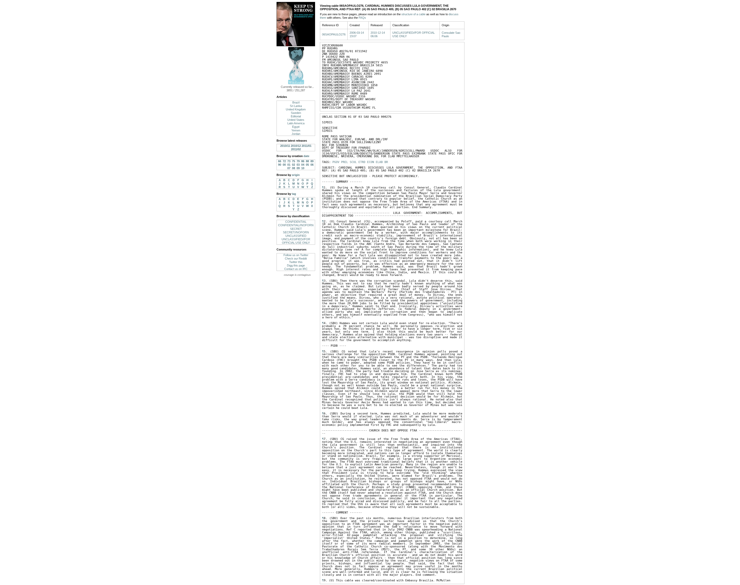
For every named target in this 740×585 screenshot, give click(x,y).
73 (288, 161)
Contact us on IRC (296, 269)
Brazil (295, 102)
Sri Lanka (296, 106)
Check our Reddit (296, 258)
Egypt (295, 126)
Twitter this (296, 262)
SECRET (296, 228)
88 (307, 161)
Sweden (296, 112)
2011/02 (296, 149)
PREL (344, 162)
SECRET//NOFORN (296, 232)
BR (386, 162)
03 (298, 164)
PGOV (335, 162)
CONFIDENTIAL (295, 221)
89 (312, 161)
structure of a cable (413, 14)
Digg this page (296, 265)
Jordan (296, 133)
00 (284, 164)
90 (279, 164)
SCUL (353, 162)
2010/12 (296, 145)
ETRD (361, 162)
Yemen (295, 130)
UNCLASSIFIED (295, 235)
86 (302, 161)
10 (302, 168)
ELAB (379, 162)
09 (298, 168)
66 (279, 161)
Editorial (296, 116)
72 (284, 161)
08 (293, 168)
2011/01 (306, 145)
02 (293, 164)
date (306, 156)
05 (307, 164)
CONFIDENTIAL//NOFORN (296, 225)
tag (294, 193)
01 (288, 164)
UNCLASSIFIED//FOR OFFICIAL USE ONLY (296, 241)
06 (312, 164)
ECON (370, 162)
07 (288, 168)
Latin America (295, 123)
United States (295, 119)
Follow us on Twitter (295, 255)
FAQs (362, 17)
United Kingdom (296, 109)
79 (298, 161)
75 (293, 161)
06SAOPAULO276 (334, 34)
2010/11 (285, 145)
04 (302, 164)
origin (296, 175)
